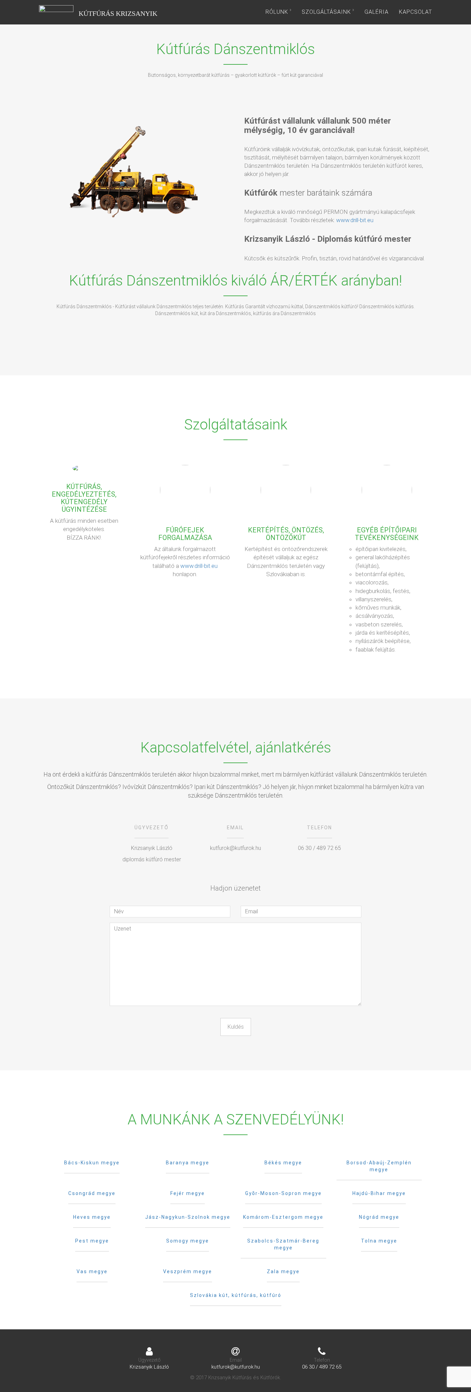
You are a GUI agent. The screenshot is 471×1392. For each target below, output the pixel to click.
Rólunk (277, 12)
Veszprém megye (187, 1271)
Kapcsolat (415, 12)
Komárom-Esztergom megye (283, 1217)
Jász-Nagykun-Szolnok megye (187, 1217)
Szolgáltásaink (327, 12)
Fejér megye (187, 1193)
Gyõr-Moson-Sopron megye (283, 1193)
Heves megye (92, 1217)
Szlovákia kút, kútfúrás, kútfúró (235, 1295)
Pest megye (92, 1241)
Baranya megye (187, 1162)
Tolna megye (379, 1241)
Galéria (376, 12)
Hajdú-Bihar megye (379, 1193)
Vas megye (92, 1271)
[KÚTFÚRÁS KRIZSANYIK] (56, 12)
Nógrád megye (379, 1217)
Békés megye (283, 1162)
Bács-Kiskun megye (92, 1162)
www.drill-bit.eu (354, 220)
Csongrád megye (92, 1193)
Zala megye (283, 1271)
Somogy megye (187, 1241)
